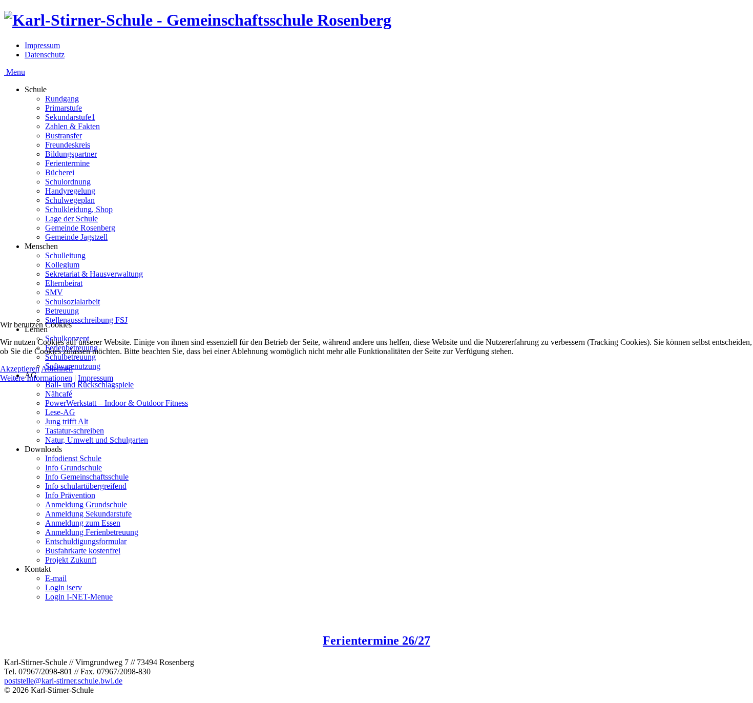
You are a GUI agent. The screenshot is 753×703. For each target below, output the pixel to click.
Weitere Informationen (36, 378)
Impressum (95, 378)
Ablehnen (57, 368)
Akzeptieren (19, 368)
